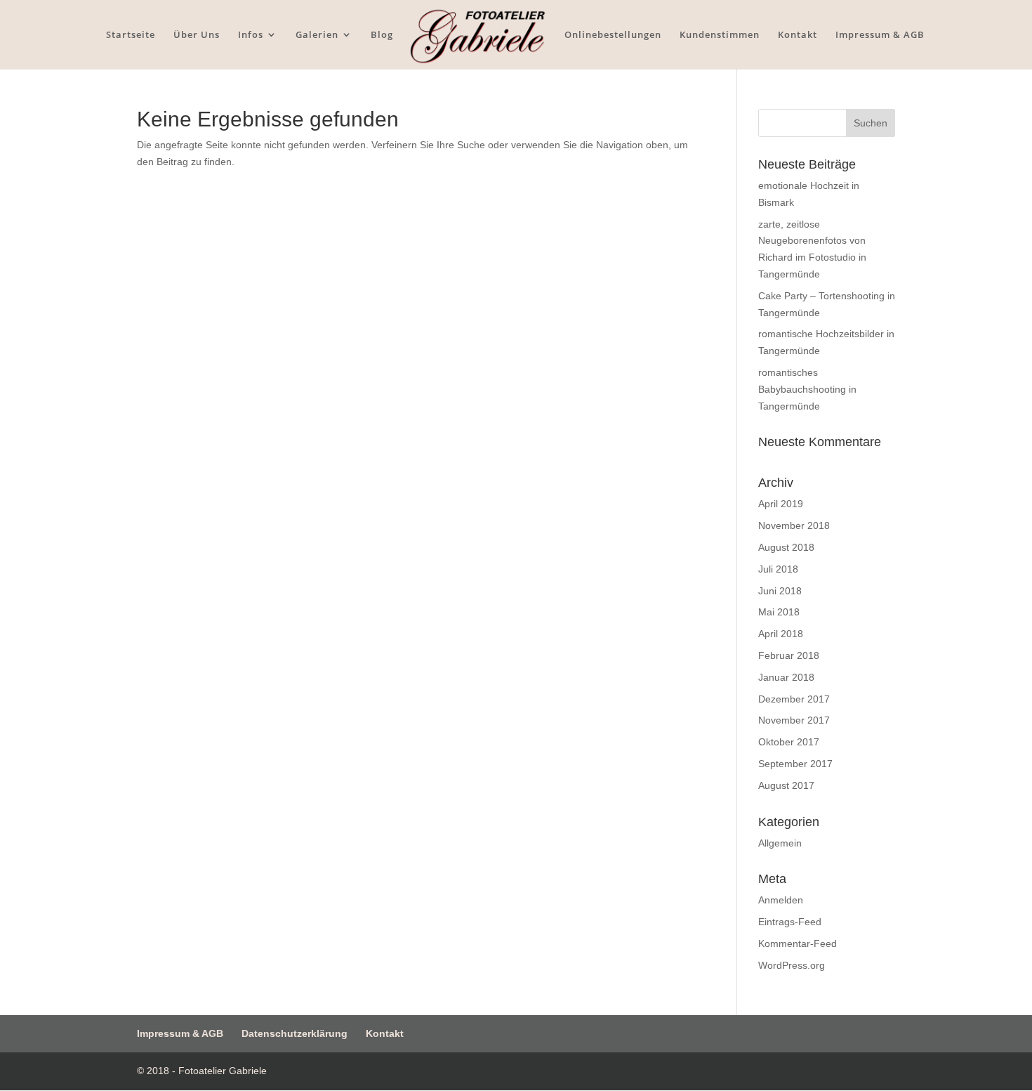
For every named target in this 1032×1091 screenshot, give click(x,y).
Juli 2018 (778, 569)
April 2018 (780, 633)
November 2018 (794, 525)
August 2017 (786, 785)
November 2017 (794, 720)
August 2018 (786, 547)
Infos (250, 35)
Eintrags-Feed (789, 921)
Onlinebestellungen (612, 35)
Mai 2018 (779, 612)
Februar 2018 (788, 655)
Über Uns (196, 35)
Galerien (317, 35)
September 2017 (795, 763)
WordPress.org (791, 965)
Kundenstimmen (720, 35)
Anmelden (780, 900)
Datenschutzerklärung (295, 1033)
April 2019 (780, 503)
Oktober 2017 (788, 741)
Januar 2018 (786, 677)
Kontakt (797, 35)
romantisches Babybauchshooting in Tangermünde (807, 389)
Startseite (130, 35)
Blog (382, 35)
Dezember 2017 (794, 699)
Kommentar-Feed (797, 943)
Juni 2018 (780, 590)
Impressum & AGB (880, 35)
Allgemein (780, 843)
